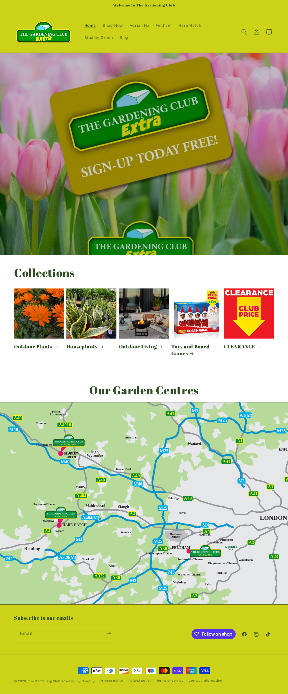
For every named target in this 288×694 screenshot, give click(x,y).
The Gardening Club (44, 681)
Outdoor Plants (33, 346)
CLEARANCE (239, 346)
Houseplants (82, 346)
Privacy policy (111, 680)
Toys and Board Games (190, 349)
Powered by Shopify (78, 681)
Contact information (205, 680)
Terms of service (170, 680)
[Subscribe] (109, 633)
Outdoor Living (138, 346)
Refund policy (140, 680)
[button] (244, 32)
